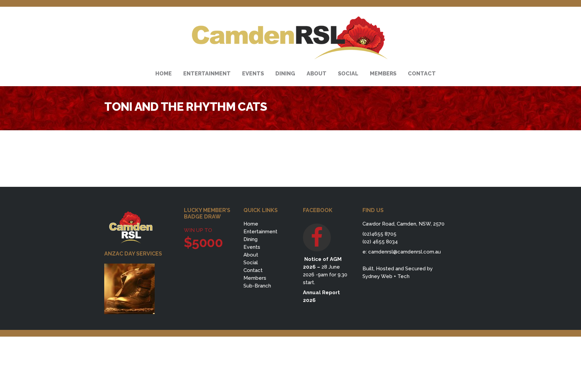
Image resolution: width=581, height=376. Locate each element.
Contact (253, 270)
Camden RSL (290, 38)
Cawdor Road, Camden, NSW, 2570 (403, 224)
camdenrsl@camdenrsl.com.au (404, 252)
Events (251, 247)
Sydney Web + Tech (386, 276)
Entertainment (260, 232)
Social (250, 263)
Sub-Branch (257, 286)
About (250, 255)
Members (254, 278)
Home (250, 224)
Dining (250, 239)
